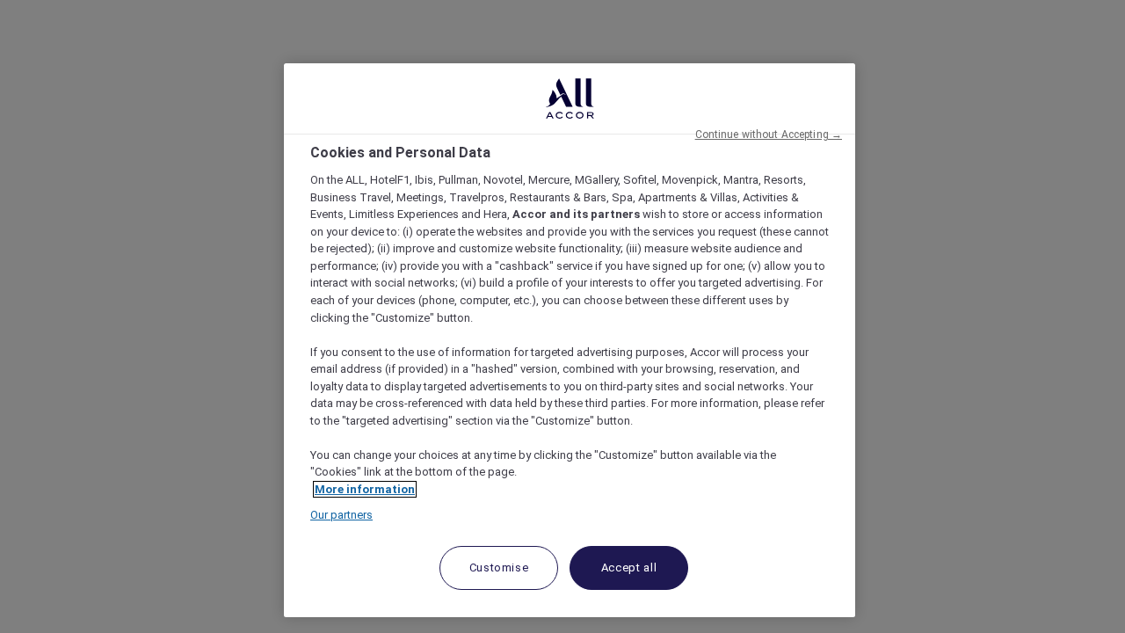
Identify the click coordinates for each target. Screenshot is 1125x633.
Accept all (629, 567)
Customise (499, 567)
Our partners (341, 514)
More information (365, 489)
